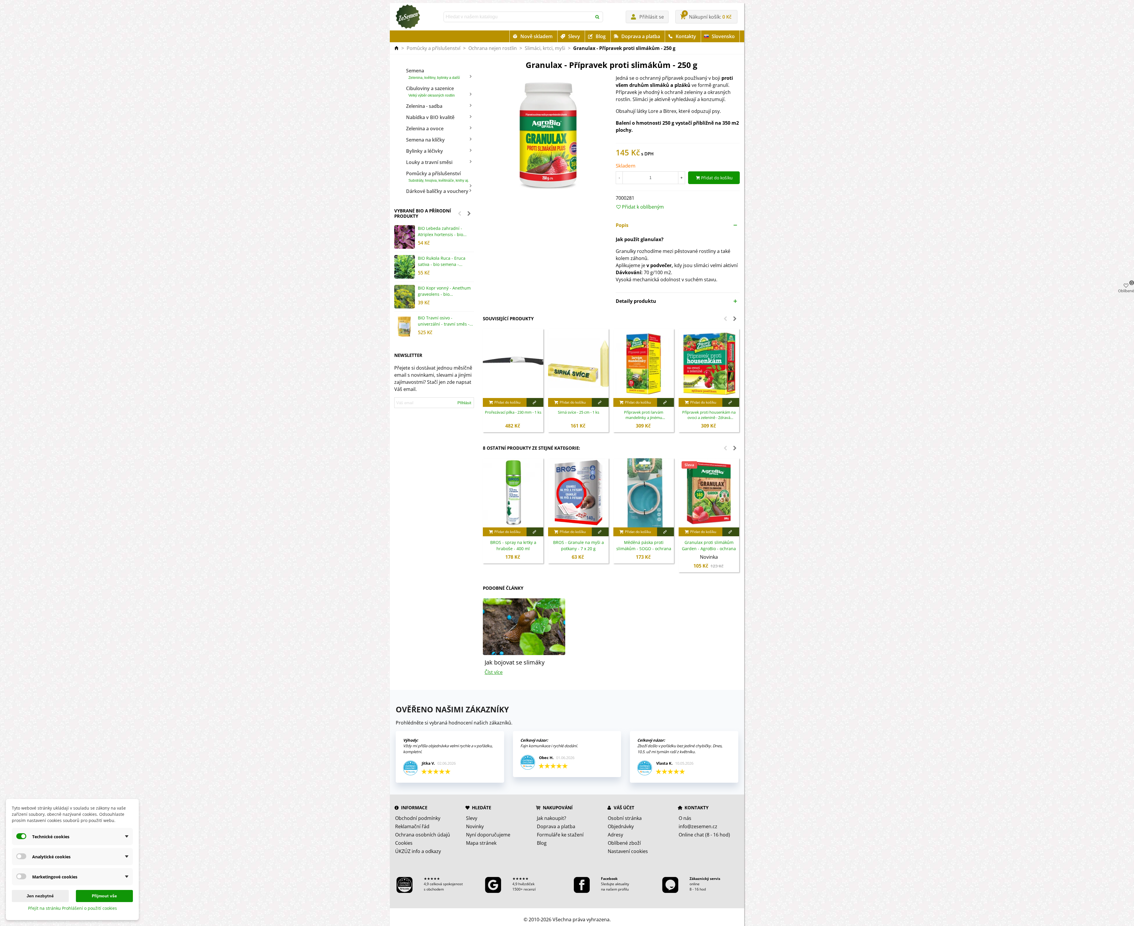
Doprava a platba (640, 36)
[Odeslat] (598, 17)
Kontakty (686, 36)
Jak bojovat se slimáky (515, 662)
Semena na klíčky (425, 140)
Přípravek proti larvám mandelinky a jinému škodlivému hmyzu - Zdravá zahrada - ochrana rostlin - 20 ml (644, 415)
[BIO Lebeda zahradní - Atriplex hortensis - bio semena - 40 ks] (404, 237)
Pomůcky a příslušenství (437, 176)
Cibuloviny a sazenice (430, 91)
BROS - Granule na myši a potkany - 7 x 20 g (578, 545)
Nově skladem (536, 36)
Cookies (404, 843)
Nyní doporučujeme (488, 834)
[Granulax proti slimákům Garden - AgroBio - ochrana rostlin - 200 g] (709, 492)
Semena (433, 73)
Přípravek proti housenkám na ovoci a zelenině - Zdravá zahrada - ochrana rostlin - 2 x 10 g (709, 415)
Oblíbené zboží (624, 843)
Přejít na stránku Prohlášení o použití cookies (72, 908)
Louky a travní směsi (429, 162)
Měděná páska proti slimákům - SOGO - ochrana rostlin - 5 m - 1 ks (643, 549)
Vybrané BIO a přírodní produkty (422, 213)
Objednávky (621, 826)
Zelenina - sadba (424, 106)
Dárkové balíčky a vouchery (437, 191)
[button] (459, 213)
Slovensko (723, 36)
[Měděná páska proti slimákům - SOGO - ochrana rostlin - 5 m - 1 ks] (643, 492)
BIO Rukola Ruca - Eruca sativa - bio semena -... (441, 261)
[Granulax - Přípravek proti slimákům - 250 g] (545, 134)
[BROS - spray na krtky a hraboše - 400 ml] (513, 492)
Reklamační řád (412, 826)
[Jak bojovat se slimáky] (524, 626)
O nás (685, 818)
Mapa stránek (481, 843)
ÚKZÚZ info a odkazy (418, 851)
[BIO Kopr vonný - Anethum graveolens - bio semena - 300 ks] (404, 296)
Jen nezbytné (40, 895)
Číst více (494, 672)
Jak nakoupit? (551, 818)
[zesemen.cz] (407, 17)
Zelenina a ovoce (425, 128)
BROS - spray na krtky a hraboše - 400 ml (513, 545)
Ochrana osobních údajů (422, 834)
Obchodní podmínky (417, 818)
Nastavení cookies (628, 851)
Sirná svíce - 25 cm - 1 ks (578, 412)
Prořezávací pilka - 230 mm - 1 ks (513, 412)
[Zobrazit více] (535, 402)
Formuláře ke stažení (560, 834)
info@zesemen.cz (698, 826)
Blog (601, 36)
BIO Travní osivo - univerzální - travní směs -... (445, 321)
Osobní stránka (625, 818)
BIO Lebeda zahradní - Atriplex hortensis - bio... (442, 231)
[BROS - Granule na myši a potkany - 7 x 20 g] (578, 492)
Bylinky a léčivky (424, 151)
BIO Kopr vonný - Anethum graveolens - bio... (444, 291)
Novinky (475, 826)
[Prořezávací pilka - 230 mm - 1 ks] (513, 363)
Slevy (574, 36)
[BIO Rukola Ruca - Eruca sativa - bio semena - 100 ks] (404, 267)
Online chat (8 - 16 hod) (704, 834)
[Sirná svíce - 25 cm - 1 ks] (578, 363)
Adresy (615, 834)
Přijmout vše (104, 895)
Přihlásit (464, 403)
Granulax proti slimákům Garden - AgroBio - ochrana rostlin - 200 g (709, 549)
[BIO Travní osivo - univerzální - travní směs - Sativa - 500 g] (404, 326)
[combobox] (518, 17)
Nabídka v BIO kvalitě (430, 117)
